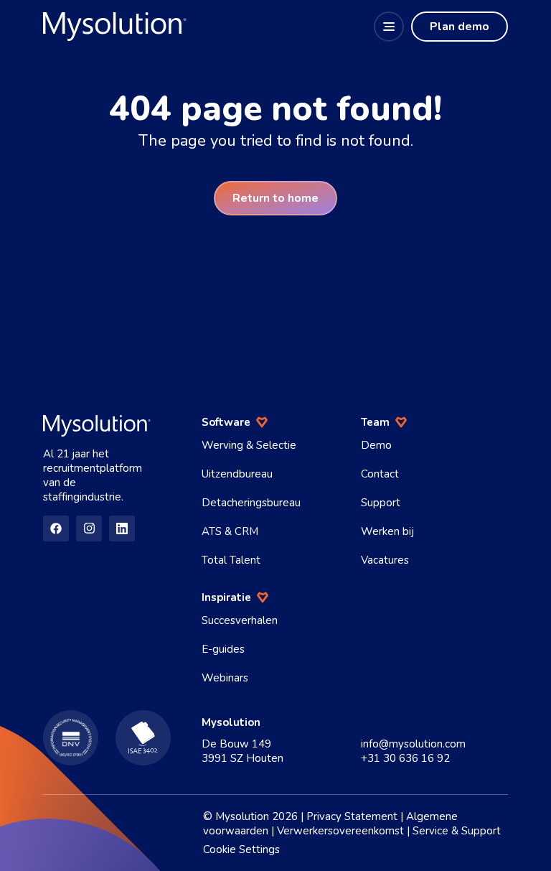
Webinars (225, 678)
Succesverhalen (240, 620)
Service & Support (457, 831)
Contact (380, 474)
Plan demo (459, 26)
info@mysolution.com (413, 744)
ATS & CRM (230, 531)
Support (380, 502)
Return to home (275, 198)
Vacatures (385, 560)
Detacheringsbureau (251, 502)
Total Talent (231, 560)
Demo (376, 445)
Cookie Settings (241, 849)
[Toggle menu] (389, 26)
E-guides (223, 649)
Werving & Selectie (249, 445)
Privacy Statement (351, 816)
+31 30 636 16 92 (405, 758)
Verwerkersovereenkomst (340, 831)
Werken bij (387, 531)
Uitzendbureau (237, 474)
